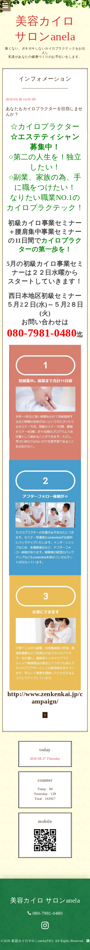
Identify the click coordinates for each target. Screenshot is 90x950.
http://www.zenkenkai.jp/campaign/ (45, 697)
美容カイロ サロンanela (45, 900)
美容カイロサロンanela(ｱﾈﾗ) (32, 941)
